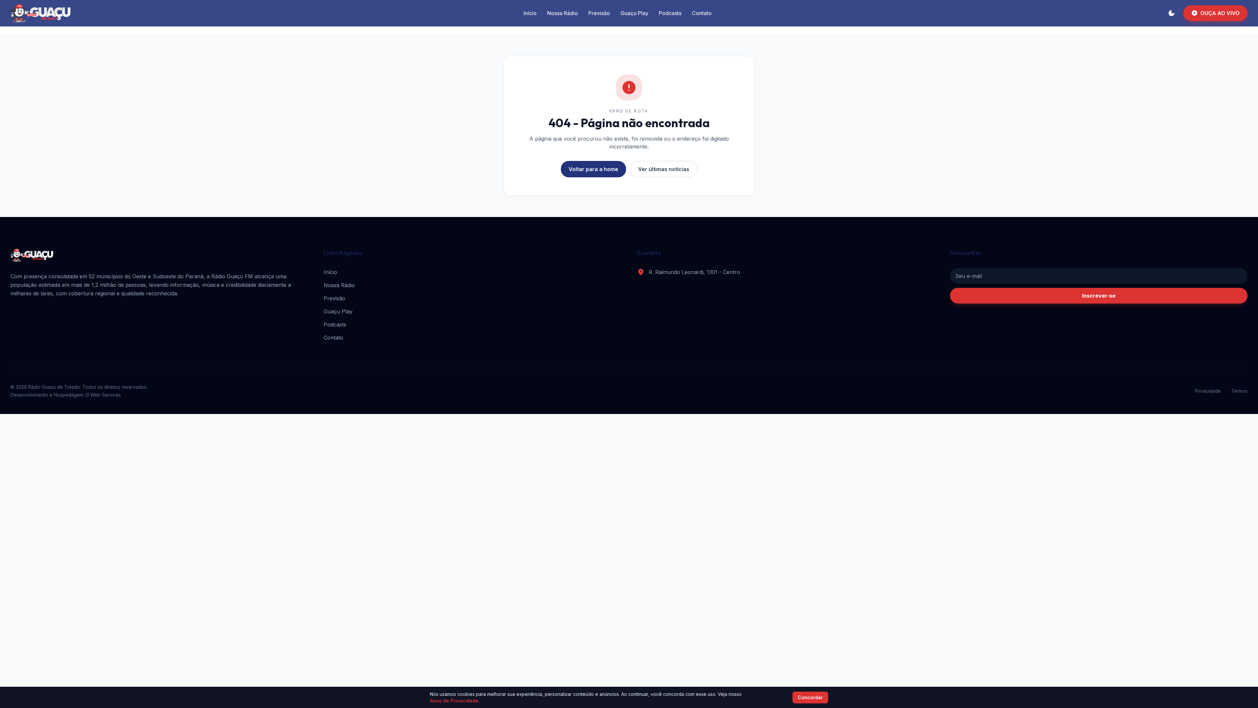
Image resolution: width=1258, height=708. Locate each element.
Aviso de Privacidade (454, 700)
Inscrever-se (1098, 295)
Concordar (810, 697)
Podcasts (670, 13)
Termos (1239, 391)
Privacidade (1208, 391)
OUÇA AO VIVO (1215, 13)
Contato (702, 13)
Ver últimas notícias (663, 169)
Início (530, 13)
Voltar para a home (593, 169)
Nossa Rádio (562, 13)
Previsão (599, 13)
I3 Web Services (103, 395)
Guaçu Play (634, 13)
